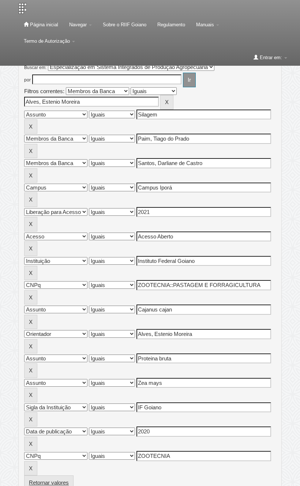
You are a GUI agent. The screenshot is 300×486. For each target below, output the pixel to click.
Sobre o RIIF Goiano (124, 24)
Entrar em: (271, 57)
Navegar (78, 24)
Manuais (205, 24)
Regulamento (171, 24)
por (27, 80)
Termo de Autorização (47, 41)
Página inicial (43, 24)
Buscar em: (35, 67)
